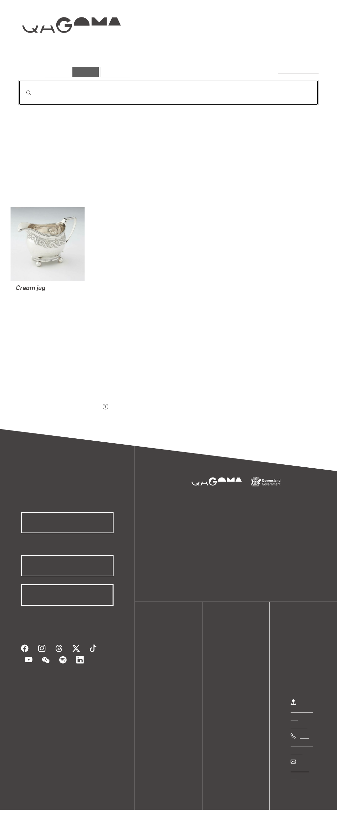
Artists (269, 48)
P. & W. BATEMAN (37, 297)
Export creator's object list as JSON (59, 406)
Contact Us (303, 769)
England (101, 172)
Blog (161, 683)
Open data (167, 652)
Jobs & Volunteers (32, 811)
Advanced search (299, 70)
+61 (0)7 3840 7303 (302, 743)
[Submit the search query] (23, 93)
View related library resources (53, 370)
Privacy (72, 811)
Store (162, 675)
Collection (66, 46)
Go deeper (303, 48)
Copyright (102, 811)
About (163, 691)
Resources (114, 71)
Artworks (237, 48)
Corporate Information (150, 811)
